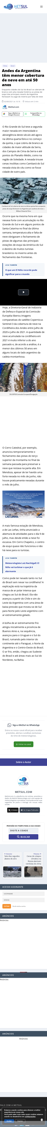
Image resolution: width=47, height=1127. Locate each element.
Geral (12, 66)
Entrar (7, 906)
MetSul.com (13, 107)
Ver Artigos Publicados (30, 810)
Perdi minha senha (19, 906)
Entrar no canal (25, 744)
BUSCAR (25, 837)
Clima (5, 66)
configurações (30, 1116)
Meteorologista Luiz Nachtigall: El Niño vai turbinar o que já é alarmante (22, 567)
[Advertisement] (23, 37)
